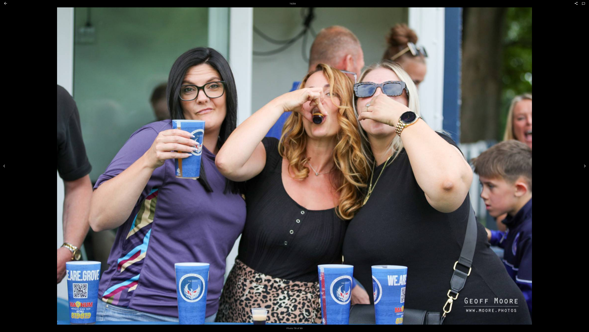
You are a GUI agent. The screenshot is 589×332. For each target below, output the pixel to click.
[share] (576, 4)
